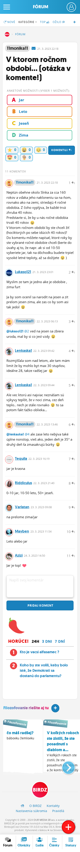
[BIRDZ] (22, 806)
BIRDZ (7, 34)
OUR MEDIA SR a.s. (44, 819)
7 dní (60, 641)
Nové (10, 22)
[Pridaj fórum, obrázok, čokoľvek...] (68, 827)
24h (35, 641)
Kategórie (26, 22)
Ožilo (57, 22)
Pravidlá (58, 811)
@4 (27, 434)
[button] (65, 766)
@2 (26, 331)
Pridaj (40, 605)
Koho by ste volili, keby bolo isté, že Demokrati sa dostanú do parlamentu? (44, 670)
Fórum (40, 7)
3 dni (47, 641)
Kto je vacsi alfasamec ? (39, 651)
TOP (43, 22)
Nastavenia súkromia (31, 811)
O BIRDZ (35, 806)
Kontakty (53, 806)
